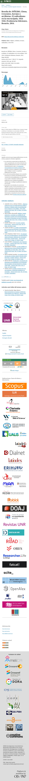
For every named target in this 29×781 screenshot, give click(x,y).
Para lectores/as (6, 629)
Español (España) (6, 335)
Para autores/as (6, 631)
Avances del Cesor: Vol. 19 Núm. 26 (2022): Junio (15, 225)
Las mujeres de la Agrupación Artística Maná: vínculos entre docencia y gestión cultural (16, 256)
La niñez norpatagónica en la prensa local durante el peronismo (16, 228)
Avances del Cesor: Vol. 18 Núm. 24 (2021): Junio (15, 258)
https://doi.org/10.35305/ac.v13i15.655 (14, 36)
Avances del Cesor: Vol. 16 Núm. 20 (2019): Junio (15, 294)
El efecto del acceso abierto (19, 194)
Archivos (8, 5)
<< (2, 276)
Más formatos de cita (8, 137)
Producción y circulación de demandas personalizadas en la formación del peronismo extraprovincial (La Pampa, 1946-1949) (16, 263)
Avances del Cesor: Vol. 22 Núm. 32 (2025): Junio (15, 239)
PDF (5, 114)
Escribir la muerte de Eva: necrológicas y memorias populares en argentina (15, 270)
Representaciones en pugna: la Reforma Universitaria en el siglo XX (15, 292)
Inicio (3, 5)
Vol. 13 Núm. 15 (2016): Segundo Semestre (11, 6)
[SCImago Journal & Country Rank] (14, 354)
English (4, 333)
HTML (11, 114)
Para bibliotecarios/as (7, 633)
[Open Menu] (1, 1)
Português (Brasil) (7, 338)
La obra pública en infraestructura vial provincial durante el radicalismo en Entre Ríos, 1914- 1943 (16, 248)
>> (10, 276)
